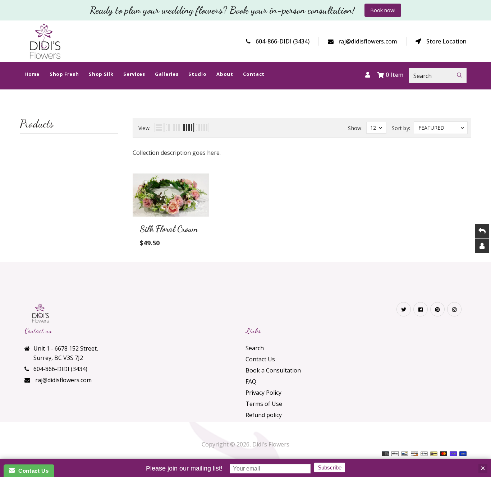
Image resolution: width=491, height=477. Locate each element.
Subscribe (329, 467)
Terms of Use (264, 404)
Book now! (382, 10)
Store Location (446, 41)
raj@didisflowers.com (368, 41)
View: (144, 128)
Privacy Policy (263, 393)
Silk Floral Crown (169, 229)
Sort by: (401, 128)
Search (255, 348)
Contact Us (260, 359)
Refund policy (264, 415)
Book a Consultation (273, 370)
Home (225, 113)
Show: (355, 128)
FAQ (251, 381)
